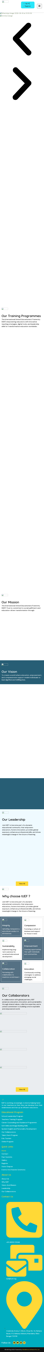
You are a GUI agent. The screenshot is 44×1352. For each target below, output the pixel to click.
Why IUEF (5, 1182)
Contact (5, 1154)
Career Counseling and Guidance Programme (19, 1122)
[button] (22, 39)
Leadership (6, 1188)
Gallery (4, 1160)
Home (4, 1151)
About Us (5, 1179)
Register (5, 1163)
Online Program (7, 1141)
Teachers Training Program (12, 1119)
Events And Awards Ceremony (13, 1170)
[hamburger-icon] (39, 6)
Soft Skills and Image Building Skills (15, 1126)
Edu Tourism (6, 1138)
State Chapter (7, 1166)
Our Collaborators (9, 1132)
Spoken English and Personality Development (19, 1129)
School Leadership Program (12, 1116)
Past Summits (7, 1157)
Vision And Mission (9, 1185)
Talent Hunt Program (10, 1135)
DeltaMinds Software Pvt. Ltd (30, 1349)
